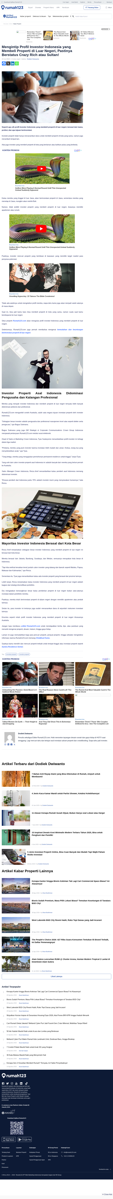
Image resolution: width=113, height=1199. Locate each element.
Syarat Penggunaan (35, 1156)
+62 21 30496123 (69, 1156)
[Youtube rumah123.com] (16, 1083)
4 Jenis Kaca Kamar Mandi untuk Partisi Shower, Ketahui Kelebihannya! (66, 793)
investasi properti (11, 654)
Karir (3, 1163)
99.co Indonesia (53, 1152)
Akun (110, 7)
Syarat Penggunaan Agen (37, 1160)
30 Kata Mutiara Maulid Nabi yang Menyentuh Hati (26, 1055)
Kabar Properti (17, 23)
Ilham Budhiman (47, 893)
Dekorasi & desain (39, 16)
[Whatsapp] (17, 63)
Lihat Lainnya (56, 976)
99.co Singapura (53, 1156)
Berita (89, 2)
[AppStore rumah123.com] (9, 1139)
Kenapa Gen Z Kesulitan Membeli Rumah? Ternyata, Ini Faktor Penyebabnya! (37, 1063)
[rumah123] (56, 1075)
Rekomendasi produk (60, 16)
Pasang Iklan (93, 7)
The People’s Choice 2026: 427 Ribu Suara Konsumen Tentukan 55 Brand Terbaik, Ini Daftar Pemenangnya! (70, 941)
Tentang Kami (6, 1152)
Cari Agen (66, 2)
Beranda (6, 23)
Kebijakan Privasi (34, 1152)
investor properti (24, 654)
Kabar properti (25, 16)
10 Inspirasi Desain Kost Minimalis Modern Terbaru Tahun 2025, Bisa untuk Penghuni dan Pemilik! (67, 833)
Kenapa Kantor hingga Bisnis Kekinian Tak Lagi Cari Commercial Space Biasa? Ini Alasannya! (70, 882)
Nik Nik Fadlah (23, 1051)
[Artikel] (9, 16)
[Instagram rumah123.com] (12, 1083)
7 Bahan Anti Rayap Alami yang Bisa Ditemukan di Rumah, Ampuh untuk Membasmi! (66, 775)
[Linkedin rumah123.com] (21, 1083)
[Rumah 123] (12, 7)
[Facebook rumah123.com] (3, 1083)
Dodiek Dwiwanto (33, 59)
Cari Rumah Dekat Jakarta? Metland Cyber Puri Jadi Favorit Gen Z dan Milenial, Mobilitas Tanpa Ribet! (47, 1023)
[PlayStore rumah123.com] (25, 1140)
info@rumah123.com (70, 1152)
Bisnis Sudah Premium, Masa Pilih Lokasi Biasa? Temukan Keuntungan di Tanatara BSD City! (71, 902)
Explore (82, 2)
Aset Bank (75, 2)
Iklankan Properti (21, 1152)
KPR (17, 1156)
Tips (49, 16)
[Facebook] (4, 63)
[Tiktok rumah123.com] (26, 1083)
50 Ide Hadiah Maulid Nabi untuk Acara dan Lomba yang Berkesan (33, 1031)
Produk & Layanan (7, 1156)
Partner (4, 1160)
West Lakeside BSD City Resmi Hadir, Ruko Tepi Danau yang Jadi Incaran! (67, 920)
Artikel (10, 23)
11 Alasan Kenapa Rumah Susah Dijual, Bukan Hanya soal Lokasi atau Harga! (68, 813)
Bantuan (109, 2)
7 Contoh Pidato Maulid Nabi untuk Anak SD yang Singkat (29, 1047)
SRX (49, 1160)
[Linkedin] (12, 63)
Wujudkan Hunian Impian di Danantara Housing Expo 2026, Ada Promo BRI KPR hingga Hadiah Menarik (48, 1015)
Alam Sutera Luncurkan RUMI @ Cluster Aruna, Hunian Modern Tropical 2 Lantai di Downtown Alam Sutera (71, 960)
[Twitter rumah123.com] (7, 1083)
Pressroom (5, 1167)
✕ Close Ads (107, 1194)
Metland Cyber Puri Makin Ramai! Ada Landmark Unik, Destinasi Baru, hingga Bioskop (40, 1039)
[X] (8, 63)
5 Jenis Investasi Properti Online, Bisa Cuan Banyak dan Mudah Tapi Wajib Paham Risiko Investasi (66, 853)
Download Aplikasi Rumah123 (13, 2)
